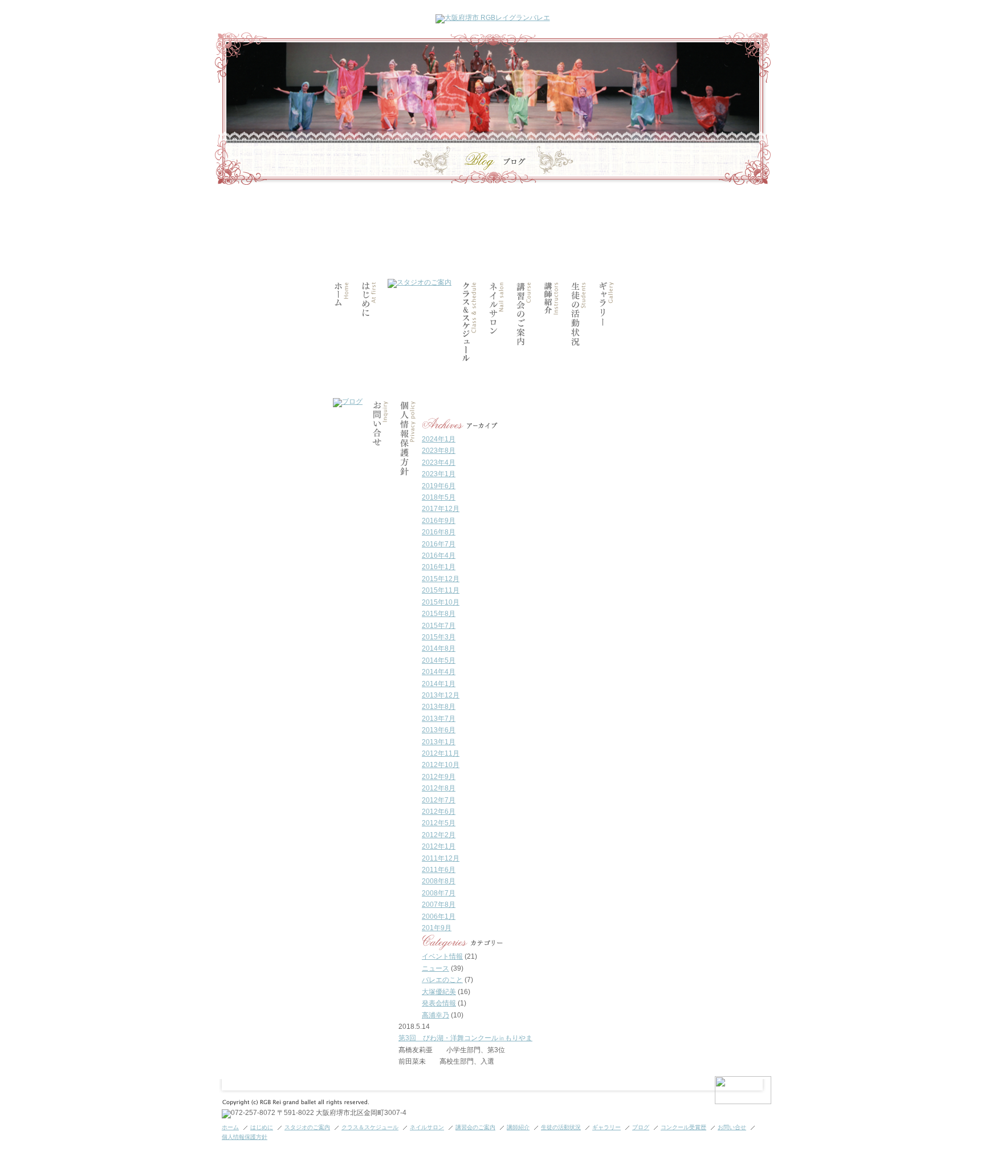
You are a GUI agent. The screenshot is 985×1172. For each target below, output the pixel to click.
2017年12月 (440, 509)
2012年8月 (438, 788)
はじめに (261, 1127)
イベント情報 (442, 956)
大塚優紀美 (439, 992)
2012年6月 (438, 812)
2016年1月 (438, 567)
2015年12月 (440, 579)
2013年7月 (438, 719)
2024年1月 (438, 439)
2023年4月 (438, 463)
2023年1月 (438, 474)
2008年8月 (438, 881)
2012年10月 (440, 765)
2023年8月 (438, 451)
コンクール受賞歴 (683, 1127)
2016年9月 (438, 521)
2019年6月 (438, 486)
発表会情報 (439, 1003)
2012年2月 (438, 835)
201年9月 (436, 928)
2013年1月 (438, 742)
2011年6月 (438, 870)
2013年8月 (438, 707)
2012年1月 (438, 846)
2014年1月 (438, 684)
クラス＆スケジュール (369, 1127)
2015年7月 (438, 626)
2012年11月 (440, 753)
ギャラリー (606, 1127)
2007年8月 (438, 905)
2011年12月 (440, 858)
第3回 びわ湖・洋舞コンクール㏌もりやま (465, 1038)
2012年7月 (438, 800)
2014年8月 (438, 648)
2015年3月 (438, 637)
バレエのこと (442, 980)
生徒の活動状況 (561, 1127)
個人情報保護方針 (244, 1137)
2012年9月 (438, 777)
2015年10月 (440, 602)
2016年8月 (438, 532)
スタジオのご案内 (307, 1127)
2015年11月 (440, 590)
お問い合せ (732, 1127)
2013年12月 (440, 695)
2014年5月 (438, 660)
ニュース (435, 968)
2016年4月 (438, 555)
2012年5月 (438, 823)
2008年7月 (438, 893)
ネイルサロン (427, 1127)
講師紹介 (518, 1127)
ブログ (640, 1127)
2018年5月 (438, 497)
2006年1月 (438, 916)
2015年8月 (438, 614)
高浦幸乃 (435, 1015)
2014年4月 (438, 672)
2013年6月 (438, 730)
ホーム (230, 1127)
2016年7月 (438, 544)
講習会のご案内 (475, 1127)
